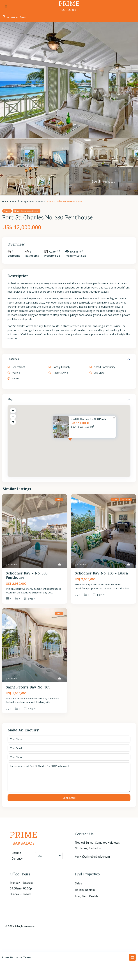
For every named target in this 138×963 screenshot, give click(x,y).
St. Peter (12, 564)
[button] (77, 443)
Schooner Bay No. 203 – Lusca (101, 574)
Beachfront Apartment (23, 201)
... (52, 592)
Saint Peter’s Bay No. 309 (28, 688)
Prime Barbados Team (16, 957)
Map (10, 399)
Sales (40, 201)
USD (40, 855)
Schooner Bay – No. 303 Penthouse (26, 576)
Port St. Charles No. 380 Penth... (89, 419)
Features (13, 359)
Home (5, 201)
